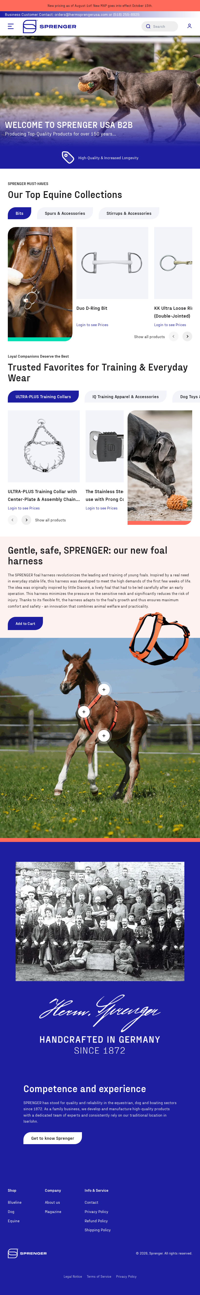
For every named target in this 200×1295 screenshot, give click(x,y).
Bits (19, 213)
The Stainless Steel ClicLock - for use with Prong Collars (121, 495)
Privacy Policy (96, 1211)
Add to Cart (25, 623)
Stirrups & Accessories (129, 213)
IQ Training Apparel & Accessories (125, 396)
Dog (11, 1211)
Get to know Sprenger (52, 1137)
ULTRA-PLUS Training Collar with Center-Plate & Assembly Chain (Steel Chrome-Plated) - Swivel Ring (42, 495)
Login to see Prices (92, 324)
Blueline (14, 1202)
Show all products (149, 336)
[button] (189, 26)
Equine (14, 1220)
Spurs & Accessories (65, 213)
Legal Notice (73, 1276)
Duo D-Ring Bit (91, 308)
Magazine (53, 1211)
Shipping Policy (98, 1229)
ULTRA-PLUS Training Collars (43, 396)
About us (52, 1202)
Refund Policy (96, 1220)
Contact (91, 1202)
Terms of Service (99, 1276)
